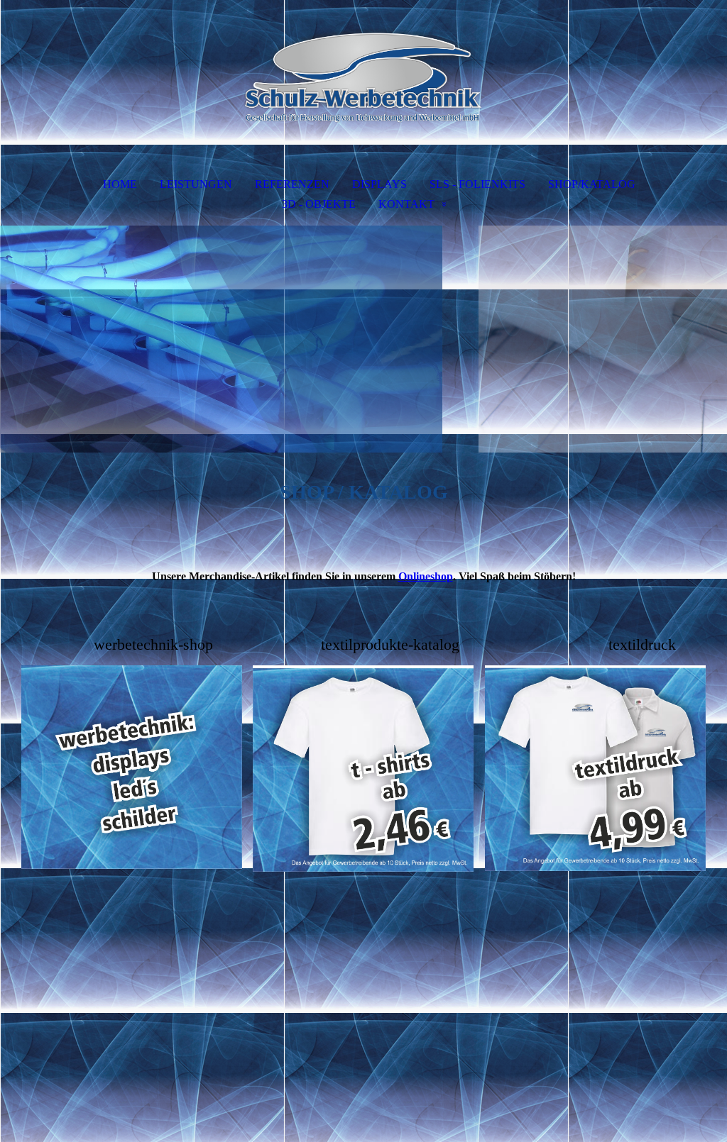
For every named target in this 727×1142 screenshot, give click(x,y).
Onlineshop (425, 576)
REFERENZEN (292, 184)
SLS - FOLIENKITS (477, 184)
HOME (120, 184)
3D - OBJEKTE (319, 204)
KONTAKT (406, 204)
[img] (363, 75)
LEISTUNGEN (196, 184)
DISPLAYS (379, 184)
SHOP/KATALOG (591, 184)
